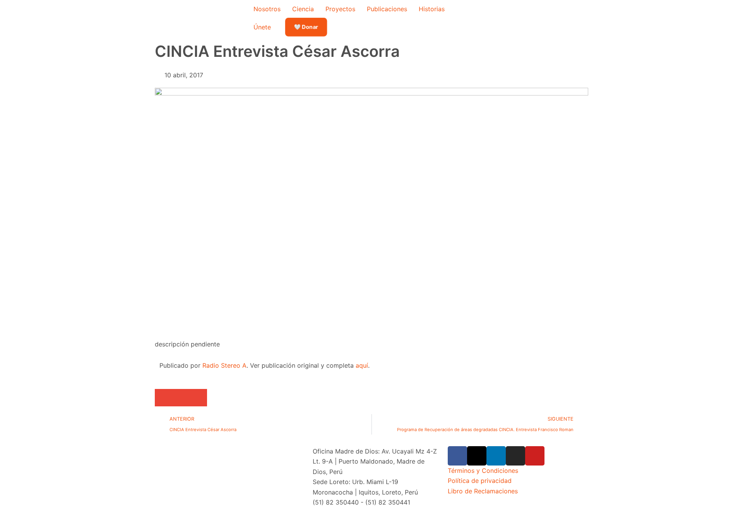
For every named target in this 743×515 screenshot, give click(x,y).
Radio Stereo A (224, 365)
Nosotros (267, 9)
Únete (262, 27)
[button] (163, 397)
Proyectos (340, 9)
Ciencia (303, 9)
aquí (362, 365)
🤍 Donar (306, 27)
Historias (432, 9)
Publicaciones (387, 9)
